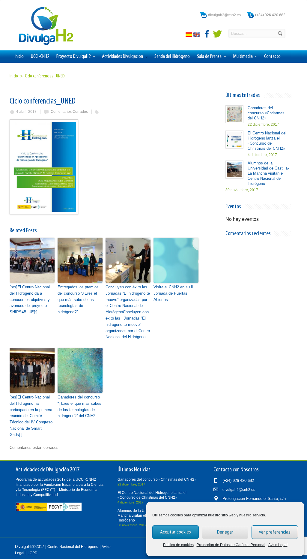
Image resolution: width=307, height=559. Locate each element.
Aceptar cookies (175, 532)
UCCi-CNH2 (40, 56)
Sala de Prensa (209, 56)
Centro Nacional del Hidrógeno (72, 547)
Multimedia (243, 56)
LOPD (32, 553)
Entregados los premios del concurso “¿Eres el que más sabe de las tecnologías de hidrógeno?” (78, 299)
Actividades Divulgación (122, 56)
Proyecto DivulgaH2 (73, 56)
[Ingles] (197, 35)
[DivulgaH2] (43, 44)
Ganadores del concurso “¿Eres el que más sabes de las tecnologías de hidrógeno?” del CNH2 (79, 406)
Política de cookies (178, 545)
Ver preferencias (275, 532)
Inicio (19, 56)
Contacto (272, 56)
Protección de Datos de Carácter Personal (231, 545)
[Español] (189, 35)
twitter (217, 34)
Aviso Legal (278, 545)
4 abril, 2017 (26, 112)
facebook (207, 34)
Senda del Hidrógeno (172, 56)
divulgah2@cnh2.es (224, 15)
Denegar (225, 532)
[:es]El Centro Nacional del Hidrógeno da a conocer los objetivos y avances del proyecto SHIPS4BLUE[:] (30, 299)
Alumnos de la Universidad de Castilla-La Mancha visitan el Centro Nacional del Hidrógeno (268, 173)
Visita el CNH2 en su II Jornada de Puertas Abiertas (173, 293)
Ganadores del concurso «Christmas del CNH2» (266, 113)
